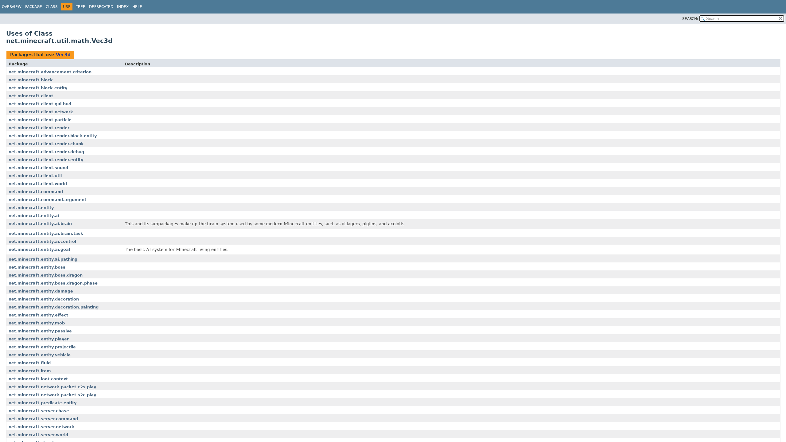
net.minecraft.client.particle (40, 120)
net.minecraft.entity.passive (40, 331)
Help (137, 7)
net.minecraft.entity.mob (37, 323)
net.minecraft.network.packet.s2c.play (52, 395)
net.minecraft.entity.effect (38, 315)
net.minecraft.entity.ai (34, 215)
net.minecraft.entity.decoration (44, 299)
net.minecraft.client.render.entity (46, 159)
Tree (80, 7)
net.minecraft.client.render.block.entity (53, 136)
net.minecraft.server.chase (39, 411)
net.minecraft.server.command (43, 419)
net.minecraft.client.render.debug (46, 151)
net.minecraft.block (31, 80)
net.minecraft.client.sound (38, 167)
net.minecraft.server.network (41, 427)
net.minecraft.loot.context (38, 379)
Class (52, 7)
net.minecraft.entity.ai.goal (39, 249)
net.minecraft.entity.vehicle (40, 355)
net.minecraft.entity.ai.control (42, 241)
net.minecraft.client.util (35, 175)
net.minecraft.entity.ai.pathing (43, 259)
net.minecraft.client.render (39, 128)
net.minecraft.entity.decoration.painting (54, 307)
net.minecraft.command (36, 191)
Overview (11, 7)
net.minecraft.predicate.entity (42, 403)
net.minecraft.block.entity (38, 88)
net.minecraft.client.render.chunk (46, 144)
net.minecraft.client (31, 96)
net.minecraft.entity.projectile (42, 347)
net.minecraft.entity (31, 207)
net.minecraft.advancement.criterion (50, 72)
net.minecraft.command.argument (47, 199)
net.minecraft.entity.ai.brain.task (46, 233)
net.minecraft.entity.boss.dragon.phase (53, 283)
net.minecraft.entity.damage (41, 291)
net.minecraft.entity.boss (37, 267)
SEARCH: (690, 19)
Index (123, 7)
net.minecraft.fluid (30, 363)
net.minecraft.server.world (38, 434)
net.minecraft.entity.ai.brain (40, 223)
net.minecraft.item (30, 371)
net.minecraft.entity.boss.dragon (46, 275)
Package (33, 7)
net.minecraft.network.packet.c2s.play (52, 387)
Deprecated (101, 7)
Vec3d (63, 54)
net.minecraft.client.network (41, 112)
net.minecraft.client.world (38, 183)
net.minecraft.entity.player (39, 339)
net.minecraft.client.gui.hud (40, 104)
